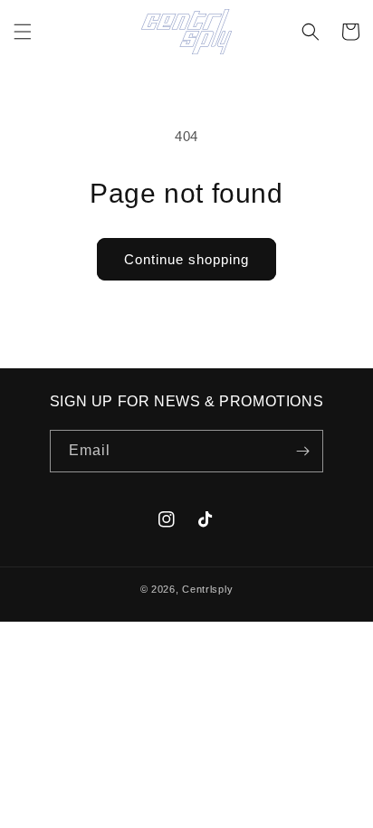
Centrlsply (207, 589)
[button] (23, 32)
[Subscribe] (302, 451)
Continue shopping (186, 259)
